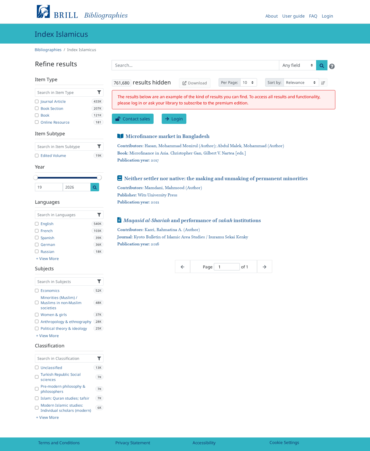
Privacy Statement (132, 442)
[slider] (35, 177)
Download (197, 82)
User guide (293, 16)
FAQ (313, 16)
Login (327, 16)
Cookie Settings (284, 442)
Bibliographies (48, 49)
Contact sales (136, 119)
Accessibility (204, 442)
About (271, 16)
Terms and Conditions (59, 442)
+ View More (47, 258)
